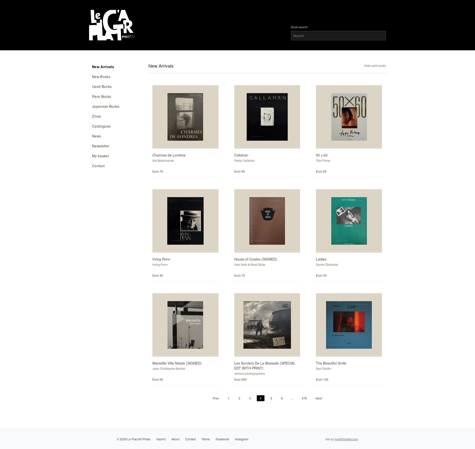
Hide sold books (375, 66)
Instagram (241, 439)
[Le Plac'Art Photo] (112, 25)
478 (304, 398)
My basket (100, 155)
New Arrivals (103, 66)
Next (319, 398)
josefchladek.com (346, 439)
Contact (98, 165)
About (175, 439)
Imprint (161, 439)
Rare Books (101, 96)
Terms (206, 439)
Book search (299, 27)
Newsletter (101, 145)
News (96, 135)
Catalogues (101, 126)
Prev (216, 398)
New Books (101, 76)
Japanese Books (105, 106)
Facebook (222, 439)
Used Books (102, 86)
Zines (96, 116)
